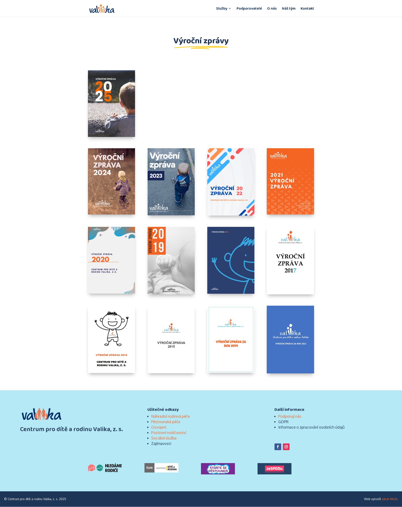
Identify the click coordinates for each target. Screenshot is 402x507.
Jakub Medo (390, 499)
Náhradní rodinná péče (170, 416)
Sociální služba (164, 438)
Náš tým (288, 9)
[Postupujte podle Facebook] (277, 446)
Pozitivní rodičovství (168, 432)
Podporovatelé (249, 9)
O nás (272, 9)
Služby (221, 9)
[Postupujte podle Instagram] (286, 446)
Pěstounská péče (165, 421)
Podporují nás (289, 416)
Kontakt (307, 9)
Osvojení (158, 427)
